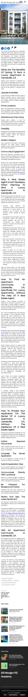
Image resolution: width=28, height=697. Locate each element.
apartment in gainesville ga (8, 578)
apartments (16, 580)
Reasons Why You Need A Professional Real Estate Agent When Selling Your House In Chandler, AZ (16, 619)
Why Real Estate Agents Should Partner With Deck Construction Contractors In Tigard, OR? (16, 656)
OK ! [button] (5, 694)
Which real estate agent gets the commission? (17, 665)
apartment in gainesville (7, 580)
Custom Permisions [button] (13, 694)
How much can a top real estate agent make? (16, 610)
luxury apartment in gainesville (9, 584)
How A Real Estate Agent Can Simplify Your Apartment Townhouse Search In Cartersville (16, 628)
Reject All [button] (22, 694)
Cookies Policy (17, 692)
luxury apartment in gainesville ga (9, 582)
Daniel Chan (4, 40)
